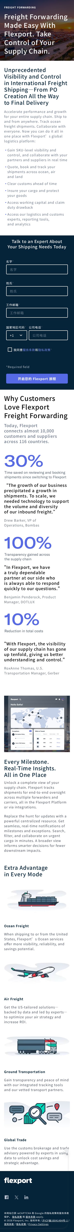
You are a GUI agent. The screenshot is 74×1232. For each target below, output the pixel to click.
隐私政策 (44, 350)
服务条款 (29, 350)
